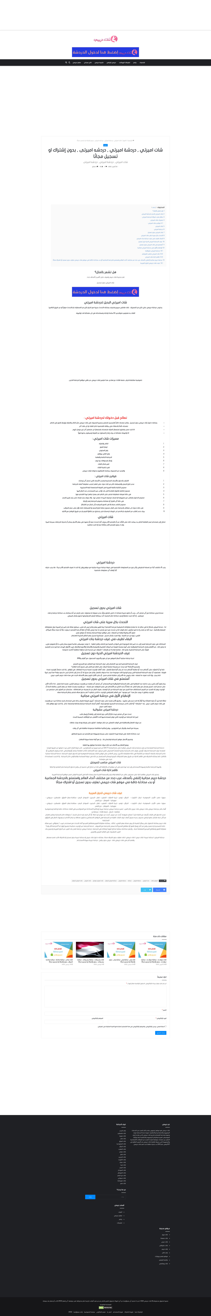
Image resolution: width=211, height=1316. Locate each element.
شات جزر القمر (121, 1175)
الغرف (120, 1212)
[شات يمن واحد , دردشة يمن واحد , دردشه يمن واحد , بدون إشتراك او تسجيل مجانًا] (90, 950)
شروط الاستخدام (118, 1312)
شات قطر (123, 1154)
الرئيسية (130, 140)
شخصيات (142, 62)
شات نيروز (165, 1234)
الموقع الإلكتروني (97, 1018)
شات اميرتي (88, 880)
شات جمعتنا (164, 1238)
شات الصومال (122, 1173)
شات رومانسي (163, 1263)
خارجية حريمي (99, 62)
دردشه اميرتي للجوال (110, 880)
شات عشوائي (163, 1245)
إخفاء (154, 207)
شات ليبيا (123, 1165)
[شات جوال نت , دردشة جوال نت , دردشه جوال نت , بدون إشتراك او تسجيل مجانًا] (152, 950)
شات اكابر (165, 1253)
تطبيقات (119, 1223)
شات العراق (122, 1141)
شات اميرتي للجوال (77, 880)
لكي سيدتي (88, 62)
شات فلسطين (122, 1133)
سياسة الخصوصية (89, 1312)
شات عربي (164, 1242)
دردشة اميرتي (137, 880)
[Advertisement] (105, 15)
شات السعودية (121, 1144)
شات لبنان (123, 1138)
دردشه (129, 880)
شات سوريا (122, 1136)
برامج (134, 62)
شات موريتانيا (122, 1181)
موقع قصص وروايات (161, 1256)
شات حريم (165, 1249)
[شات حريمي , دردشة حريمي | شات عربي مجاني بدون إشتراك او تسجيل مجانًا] (105, 39)
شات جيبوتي (122, 1178)
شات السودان (122, 1170)
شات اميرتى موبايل (98, 880)
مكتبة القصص (163, 1260)
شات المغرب (122, 1149)
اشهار (124, 140)
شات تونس (122, 1152)
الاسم (164, 1010)
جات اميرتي (146, 880)
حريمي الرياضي (111, 62)
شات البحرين (122, 1157)
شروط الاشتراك (128, 1312)
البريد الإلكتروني (161, 1018)
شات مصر (123, 1183)
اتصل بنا (109, 1312)
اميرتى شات (154, 880)
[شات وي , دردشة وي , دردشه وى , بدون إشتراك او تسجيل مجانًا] (121, 950)
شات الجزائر (122, 1146)
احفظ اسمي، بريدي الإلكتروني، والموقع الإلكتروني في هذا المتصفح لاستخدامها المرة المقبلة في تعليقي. (131, 1026)
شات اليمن (122, 1167)
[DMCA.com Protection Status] (105, 1308)
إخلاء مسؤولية (78, 1312)
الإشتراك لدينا (139, 1312)
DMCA (70, 1312)
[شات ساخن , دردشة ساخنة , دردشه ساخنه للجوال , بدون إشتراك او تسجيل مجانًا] (59, 950)
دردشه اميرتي (122, 880)
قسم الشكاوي (101, 1312)
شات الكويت (122, 1159)
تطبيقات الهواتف (124, 62)
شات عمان (123, 1162)
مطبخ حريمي (77, 62)
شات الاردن (122, 1130)
